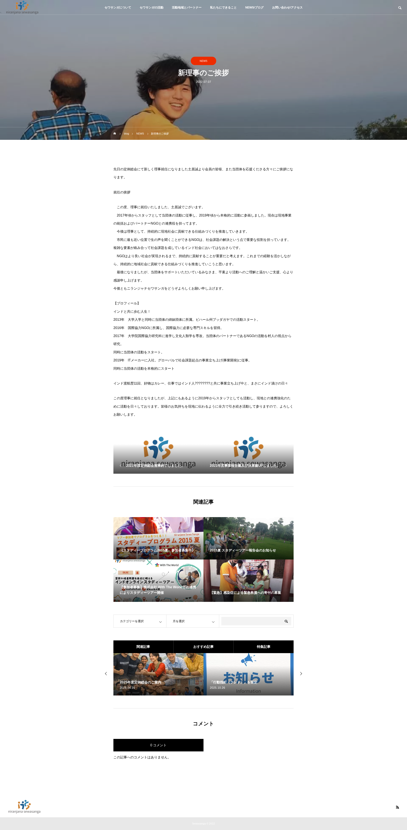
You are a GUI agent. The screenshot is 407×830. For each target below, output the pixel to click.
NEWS (203, 61)
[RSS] (397, 807)
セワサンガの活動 (151, 7)
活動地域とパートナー (187, 7)
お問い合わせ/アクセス (287, 7)
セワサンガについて (118, 7)
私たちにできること (223, 7)
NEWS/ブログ (254, 7)
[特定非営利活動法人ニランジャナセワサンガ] (22, 7)
